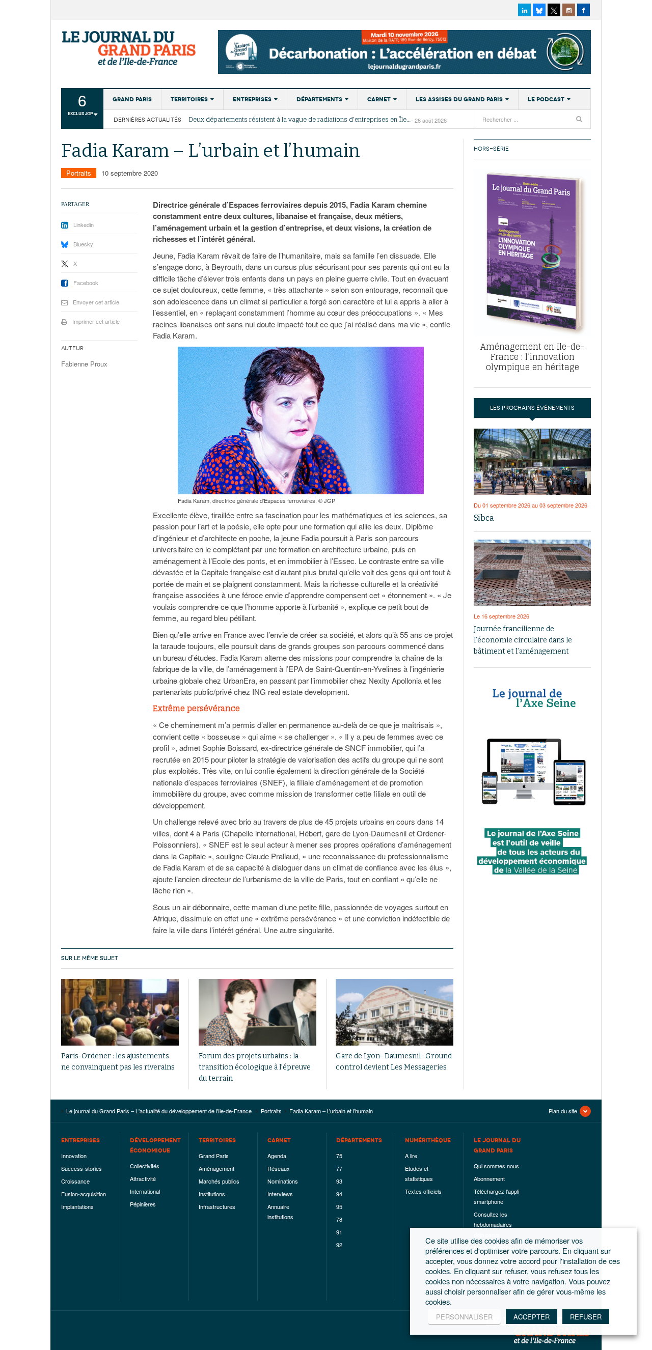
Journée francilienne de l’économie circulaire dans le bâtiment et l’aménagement (523, 640)
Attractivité (143, 1178)
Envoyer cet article (96, 302)
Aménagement (216, 1168)
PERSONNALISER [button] (464, 1316)
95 (339, 1206)
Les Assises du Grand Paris (459, 99)
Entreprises (252, 99)
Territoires (189, 99)
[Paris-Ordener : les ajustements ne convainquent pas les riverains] (120, 1012)
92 (339, 1245)
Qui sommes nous (496, 1166)
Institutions (212, 1194)
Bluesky (83, 244)
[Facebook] (583, 10)
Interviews (280, 1194)
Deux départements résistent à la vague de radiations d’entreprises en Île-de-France (300, 120)
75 (339, 1155)
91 (339, 1232)
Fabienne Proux (84, 364)
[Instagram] (568, 10)
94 (339, 1194)
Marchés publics (219, 1181)
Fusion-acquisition (83, 1194)
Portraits (78, 173)
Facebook (85, 282)
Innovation (74, 1155)
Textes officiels (423, 1191)
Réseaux (278, 1168)
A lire (411, 1155)
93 (339, 1181)
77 (339, 1168)
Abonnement (489, 1178)
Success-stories (81, 1168)
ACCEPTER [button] (531, 1316)
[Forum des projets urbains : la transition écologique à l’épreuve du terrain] (257, 1012)
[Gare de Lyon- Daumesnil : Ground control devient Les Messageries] (394, 1012)
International (145, 1191)
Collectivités (144, 1166)
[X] (554, 10)
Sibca (484, 518)
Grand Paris (132, 99)
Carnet (379, 99)
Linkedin (83, 224)
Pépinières (143, 1204)
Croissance (75, 1181)
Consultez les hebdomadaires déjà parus (493, 1224)
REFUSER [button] (586, 1316)
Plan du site (563, 1111)
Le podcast (546, 99)
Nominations (282, 1181)
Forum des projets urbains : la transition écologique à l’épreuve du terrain (255, 1067)
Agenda (276, 1155)
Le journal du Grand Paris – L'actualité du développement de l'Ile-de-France (130, 48)
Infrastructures (217, 1206)
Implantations (77, 1206)
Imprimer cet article (96, 321)
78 (339, 1219)
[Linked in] (524, 10)
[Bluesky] (539, 10)
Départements (319, 99)
